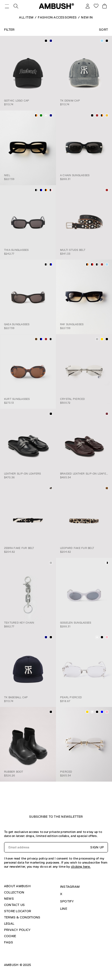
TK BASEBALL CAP (16, 697)
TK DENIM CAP (70, 100)
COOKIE (10, 936)
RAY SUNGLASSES (71, 324)
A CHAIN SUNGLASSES (74, 175)
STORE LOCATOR (17, 911)
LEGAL (9, 923)
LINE (63, 909)
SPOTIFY (67, 901)
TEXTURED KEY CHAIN (19, 622)
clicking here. (81, 866)
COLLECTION (14, 892)
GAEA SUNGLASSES (17, 324)
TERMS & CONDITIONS (22, 917)
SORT (103, 29)
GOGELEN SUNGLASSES (75, 622)
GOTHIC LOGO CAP (16, 100)
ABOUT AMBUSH (17, 886)
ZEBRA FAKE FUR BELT (19, 547)
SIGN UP (97, 847)
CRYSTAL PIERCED (72, 398)
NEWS (9, 899)
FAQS (8, 942)
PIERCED (66, 771)
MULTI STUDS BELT (72, 249)
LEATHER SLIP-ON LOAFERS (22, 473)
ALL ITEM (26, 17)
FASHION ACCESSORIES (57, 17)
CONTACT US (14, 905)
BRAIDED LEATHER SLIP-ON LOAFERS (85, 473)
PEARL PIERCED (71, 697)
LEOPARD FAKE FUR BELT (77, 547)
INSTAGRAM (70, 887)
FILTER (9, 29)
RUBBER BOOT (13, 771)
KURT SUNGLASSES (17, 398)
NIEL (7, 175)
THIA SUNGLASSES (16, 249)
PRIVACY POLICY (17, 930)
